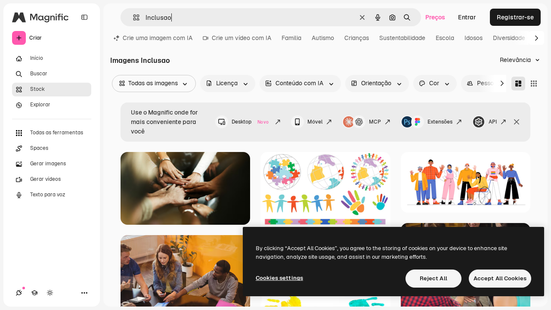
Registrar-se (515, 17)
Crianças (356, 38)
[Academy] (34, 293)
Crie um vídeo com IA (241, 38)
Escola (445, 38)
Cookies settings (279, 278)
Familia (291, 38)
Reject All (433, 278)
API (493, 121)
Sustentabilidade (402, 38)
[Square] (534, 83)
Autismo (323, 38)
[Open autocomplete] (133, 17)
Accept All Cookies (500, 278)
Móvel (314, 121)
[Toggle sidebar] (84, 17)
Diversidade (509, 38)
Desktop (250, 121)
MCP (375, 121)
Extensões (439, 121)
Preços (435, 17)
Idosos (473, 38)
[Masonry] (518, 83)
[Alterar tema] (50, 293)
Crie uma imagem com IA (157, 38)
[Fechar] (516, 121)
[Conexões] (19, 293)
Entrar (467, 17)
